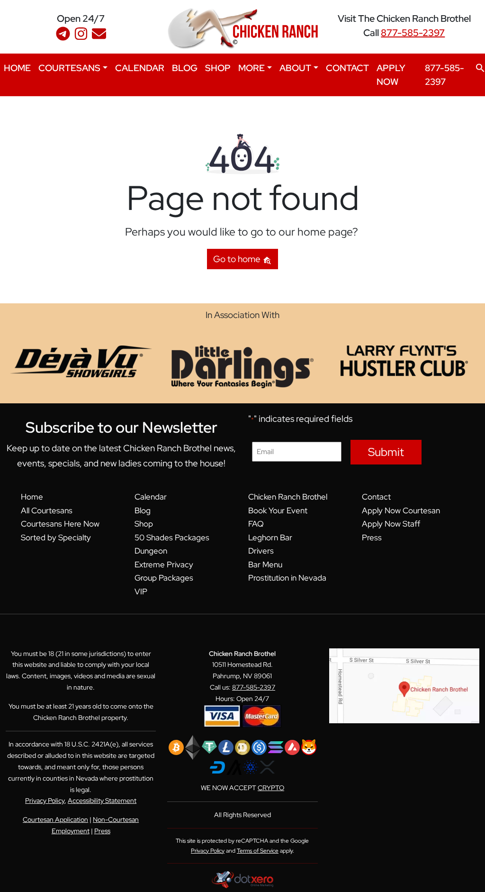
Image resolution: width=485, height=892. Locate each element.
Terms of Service (257, 851)
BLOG (185, 68)
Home (32, 497)
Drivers (261, 551)
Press (372, 537)
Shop (144, 524)
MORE (251, 68)
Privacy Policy (44, 800)
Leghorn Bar (270, 537)
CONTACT (347, 68)
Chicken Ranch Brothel (287, 497)
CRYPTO (271, 787)
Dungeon (151, 551)
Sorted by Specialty (56, 537)
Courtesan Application (55, 819)
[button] (480, 67)
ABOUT (295, 68)
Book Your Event (277, 510)
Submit (386, 452)
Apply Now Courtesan (401, 510)
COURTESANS (69, 68)
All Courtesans (46, 510)
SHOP (218, 68)
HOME (17, 68)
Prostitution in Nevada (287, 578)
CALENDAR (139, 68)
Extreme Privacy (164, 564)
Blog (143, 510)
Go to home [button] (237, 259)
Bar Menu (265, 564)
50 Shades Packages (172, 537)
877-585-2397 (413, 33)
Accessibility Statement (102, 800)
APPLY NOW (391, 75)
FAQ (256, 524)
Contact (376, 497)
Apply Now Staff (391, 524)
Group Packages (164, 578)
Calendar (151, 497)
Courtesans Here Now (60, 524)
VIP (141, 591)
